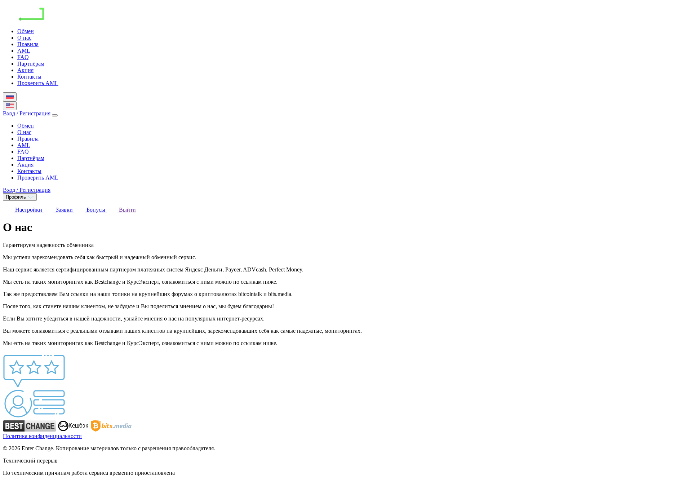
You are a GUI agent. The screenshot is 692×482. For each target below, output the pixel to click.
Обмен (25, 31)
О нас (24, 38)
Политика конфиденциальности (42, 436)
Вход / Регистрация (27, 113)
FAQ (23, 57)
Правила (28, 44)
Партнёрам (30, 64)
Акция (25, 70)
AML (23, 51)
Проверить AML (37, 83)
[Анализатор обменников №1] (74, 429)
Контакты (29, 77)
